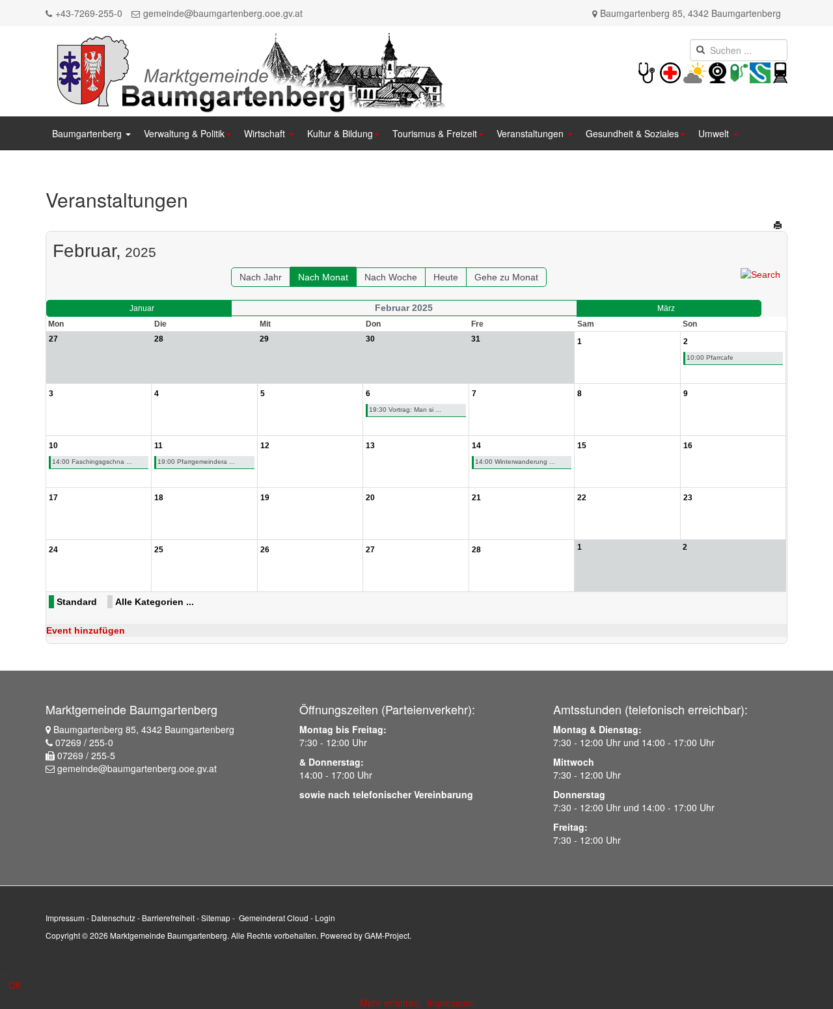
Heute (445, 277)
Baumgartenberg (88, 133)
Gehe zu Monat (506, 277)
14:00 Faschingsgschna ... (92, 461)
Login (325, 917)
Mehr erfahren (389, 1002)
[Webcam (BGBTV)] (717, 71)
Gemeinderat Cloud (273, 917)
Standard (77, 602)
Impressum (65, 917)
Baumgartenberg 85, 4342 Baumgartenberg (690, 13)
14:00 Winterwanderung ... (515, 461)
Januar (142, 308)
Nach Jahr (260, 277)
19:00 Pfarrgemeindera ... (196, 461)
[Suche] (760, 274)
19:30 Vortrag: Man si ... (405, 409)
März (666, 308)
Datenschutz (113, 917)
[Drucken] (778, 225)
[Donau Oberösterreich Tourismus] (760, 71)
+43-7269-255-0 (88, 13)
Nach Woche (390, 277)
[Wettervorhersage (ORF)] (695, 71)
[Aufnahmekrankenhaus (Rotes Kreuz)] (670, 71)
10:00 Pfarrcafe (710, 357)
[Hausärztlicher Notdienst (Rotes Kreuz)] (646, 71)
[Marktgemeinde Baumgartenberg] (248, 70)
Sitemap (215, 917)
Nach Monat (323, 277)
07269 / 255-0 (84, 742)
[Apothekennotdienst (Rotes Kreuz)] (682, 71)
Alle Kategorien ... (154, 602)
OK (14, 984)
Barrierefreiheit (168, 917)
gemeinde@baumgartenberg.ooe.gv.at (223, 13)
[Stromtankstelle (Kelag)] (739, 71)
